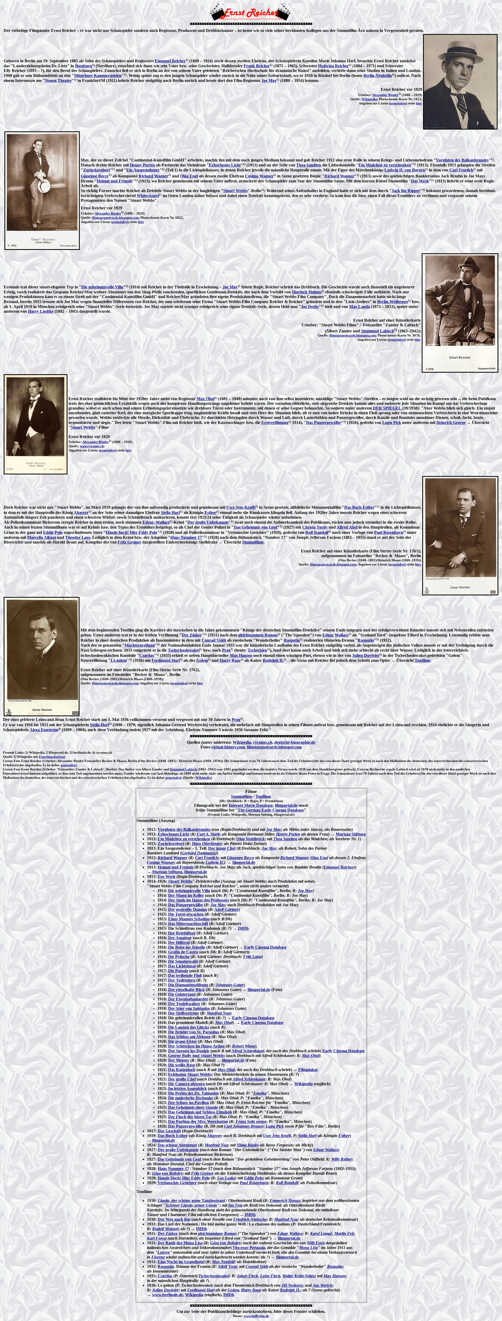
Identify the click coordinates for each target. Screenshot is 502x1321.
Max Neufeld (223, 1262)
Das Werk (420, 181)
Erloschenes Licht (225, 165)
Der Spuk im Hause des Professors (198, 900)
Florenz (158, 1257)
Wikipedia (369, 99)
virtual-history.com (228, 747)
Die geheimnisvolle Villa (102, 287)
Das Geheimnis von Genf (255, 527)
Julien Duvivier (365, 655)
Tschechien (257, 650)
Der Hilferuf (179, 942)
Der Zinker (192, 635)
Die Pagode (178, 971)
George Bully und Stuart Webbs (196, 1055)
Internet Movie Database (251, 805)
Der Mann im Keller (186, 895)
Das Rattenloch (181, 1069)
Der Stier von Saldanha (189, 1008)
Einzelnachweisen (52, 757)
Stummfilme (253, 542)
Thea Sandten (308, 165)
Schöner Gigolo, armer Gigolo (191, 1205)
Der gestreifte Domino (187, 909)
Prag (226, 650)
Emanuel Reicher (170, 61)
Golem (202, 660)
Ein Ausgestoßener (142, 170)
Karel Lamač (321, 1233)
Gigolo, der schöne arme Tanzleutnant (191, 1200)
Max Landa (359, 306)
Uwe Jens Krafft (240, 507)
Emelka (259, 1093)
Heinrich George (451, 422)
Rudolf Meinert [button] (165, 1229)
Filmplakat (308, 1069)
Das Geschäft (169, 1131)
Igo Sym (235, 1205)
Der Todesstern (181, 980)
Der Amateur (180, 938)
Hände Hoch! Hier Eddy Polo (184, 1178)
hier (419, 103)
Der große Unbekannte (208, 522)
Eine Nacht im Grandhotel (181, 1262)
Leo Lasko (226, 1178)
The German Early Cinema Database (271, 810)
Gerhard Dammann (198, 853)
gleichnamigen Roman (258, 635)
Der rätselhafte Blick (186, 989)
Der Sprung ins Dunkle (188, 1051)
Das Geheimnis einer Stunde (193, 1107)
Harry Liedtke (41, 311)
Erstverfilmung (274, 422)
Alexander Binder (385, 95)
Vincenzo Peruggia (249, 1247)
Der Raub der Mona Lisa (180, 1243)
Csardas (146, 655)
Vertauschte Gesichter (177, 1182)
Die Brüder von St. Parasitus (193, 1032)
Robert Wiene (243, 1046)
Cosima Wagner (259, 176)
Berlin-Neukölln (377, 75)
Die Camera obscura (186, 1084)
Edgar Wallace (335, 635)
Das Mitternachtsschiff (188, 923)
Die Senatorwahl (183, 961)
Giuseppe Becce (95, 176)
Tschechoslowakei (183, 650)
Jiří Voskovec (292, 1285)
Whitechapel (148, 195)
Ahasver (81, 512)
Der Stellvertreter (183, 1013)
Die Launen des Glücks (188, 1027)
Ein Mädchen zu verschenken (384, 165)
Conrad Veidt (214, 640)
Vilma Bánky (248, 1145)
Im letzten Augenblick (187, 1088)
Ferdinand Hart (166, 660)
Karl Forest (157, 1238)
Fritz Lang (252, 956)
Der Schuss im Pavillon (188, 1102)
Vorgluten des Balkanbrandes (462, 160)
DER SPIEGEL (387, 408)
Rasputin (292, 640)
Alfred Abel (346, 527)
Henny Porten (142, 165)
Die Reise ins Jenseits (186, 947)
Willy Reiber (341, 1159)
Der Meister (178, 1060)
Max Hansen (241, 655)
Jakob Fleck (247, 1276)
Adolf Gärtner (226, 909)
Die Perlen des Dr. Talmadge (193, 1093)
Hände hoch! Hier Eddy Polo (131, 532)
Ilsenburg (83, 66)
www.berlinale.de (167, 1294)
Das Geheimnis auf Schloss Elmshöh (200, 1112)
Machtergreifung (140, 645)
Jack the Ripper (406, 190)
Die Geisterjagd (182, 994)
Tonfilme (422, 660)
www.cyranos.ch (92, 446)
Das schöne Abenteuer (177, 1145)
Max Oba (223, 1022)
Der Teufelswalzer (184, 1003)
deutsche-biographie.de (294, 742)
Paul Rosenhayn (388, 532)
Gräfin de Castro (183, 952)
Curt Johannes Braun (243, 1126)
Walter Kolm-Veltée (298, 1276)
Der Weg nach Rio (174, 1219)
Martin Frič (344, 1233)
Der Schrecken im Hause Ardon (196, 1046)
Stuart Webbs (235, 190)
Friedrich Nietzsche (250, 1219)
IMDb (243, 928)
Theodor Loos (77, 537)
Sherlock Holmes (307, 292)
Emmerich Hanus (285, 1200)
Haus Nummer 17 (186, 537)
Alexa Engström (44, 729)
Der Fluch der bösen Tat (190, 1117)
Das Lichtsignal (182, 966)
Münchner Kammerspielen (98, 75)
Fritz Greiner (129, 542)
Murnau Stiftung (351, 834)
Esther (210, 512)
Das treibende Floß (185, 975)
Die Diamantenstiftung (188, 985)
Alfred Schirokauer (247, 1051)
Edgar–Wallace (156, 522)
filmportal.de (286, 805)
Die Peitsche (179, 956)
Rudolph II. (273, 660)
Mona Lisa (308, 1247)
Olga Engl (189, 176)
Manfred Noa (218, 1013)
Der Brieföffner (182, 933)
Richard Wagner (153, 176)
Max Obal (205, 398)
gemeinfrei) (397, 564)
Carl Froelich (461, 170)
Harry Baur (230, 660)
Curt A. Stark (208, 834)
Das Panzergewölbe (323, 422)
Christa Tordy (315, 527)
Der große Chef (182, 1079)
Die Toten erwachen (186, 914)
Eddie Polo (52, 532)
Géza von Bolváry (167, 1173)
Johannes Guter (229, 985)
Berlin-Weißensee (392, 301)
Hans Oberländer (207, 843)
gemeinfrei (398, 103)
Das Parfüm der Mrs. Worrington (198, 1121)
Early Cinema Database (265, 947)
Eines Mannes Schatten (188, 919)
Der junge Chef (222, 848)
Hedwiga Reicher (333, 66)
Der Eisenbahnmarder (188, 999)
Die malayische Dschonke (190, 1098)
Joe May (269, 80)
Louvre (163, 1252)
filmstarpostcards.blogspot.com (115, 218)
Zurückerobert (96, 170)
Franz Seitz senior (251, 1121)
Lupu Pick (391, 422)
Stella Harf (170, 512)
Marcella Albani (41, 537)
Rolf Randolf (316, 532)
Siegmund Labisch (377, 331)
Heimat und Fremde (115, 181)
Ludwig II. (215, 862)
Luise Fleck (270, 1276)
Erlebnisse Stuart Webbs (190, 1074)
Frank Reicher (257, 66)
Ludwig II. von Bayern (404, 170)
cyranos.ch (262, 742)
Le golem (119, 660)
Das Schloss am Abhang (189, 1036)
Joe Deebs (310, 306)
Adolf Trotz (227, 1266)
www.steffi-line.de (256, 1316)
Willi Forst (316, 1243)
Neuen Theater (58, 80)
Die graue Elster (182, 1041)
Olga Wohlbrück (250, 839)
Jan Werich (322, 1285)
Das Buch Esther (359, 507)
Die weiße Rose (181, 1065)
